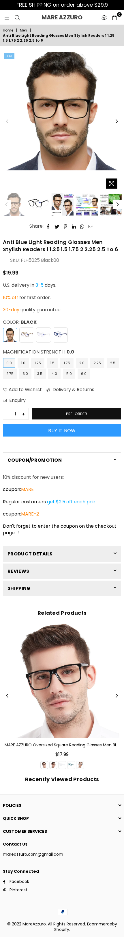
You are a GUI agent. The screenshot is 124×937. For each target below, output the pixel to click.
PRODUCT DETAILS (30, 554)
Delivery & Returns (72, 389)
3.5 (39, 373)
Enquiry (17, 400)
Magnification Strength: (38, 352)
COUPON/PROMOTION (34, 460)
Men (23, 30)
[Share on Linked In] (74, 226)
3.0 (25, 373)
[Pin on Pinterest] (65, 226)
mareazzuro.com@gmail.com (33, 854)
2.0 (81, 362)
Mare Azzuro (70, 17)
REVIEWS (18, 571)
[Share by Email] (91, 226)
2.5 (112, 362)
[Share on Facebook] (48, 226)
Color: (20, 322)
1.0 (23, 362)
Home (8, 30)
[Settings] (104, 17)
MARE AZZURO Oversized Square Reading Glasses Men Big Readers (62, 745)
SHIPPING (19, 588)
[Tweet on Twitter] (57, 226)
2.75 (10, 373)
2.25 (97, 362)
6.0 (84, 373)
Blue (9, 56)
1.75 (67, 362)
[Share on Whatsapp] (82, 226)
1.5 (52, 362)
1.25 (38, 362)
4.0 (54, 373)
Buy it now (62, 430)
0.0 (9, 362)
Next (116, 121)
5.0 (69, 373)
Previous (7, 121)
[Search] (17, 17)
